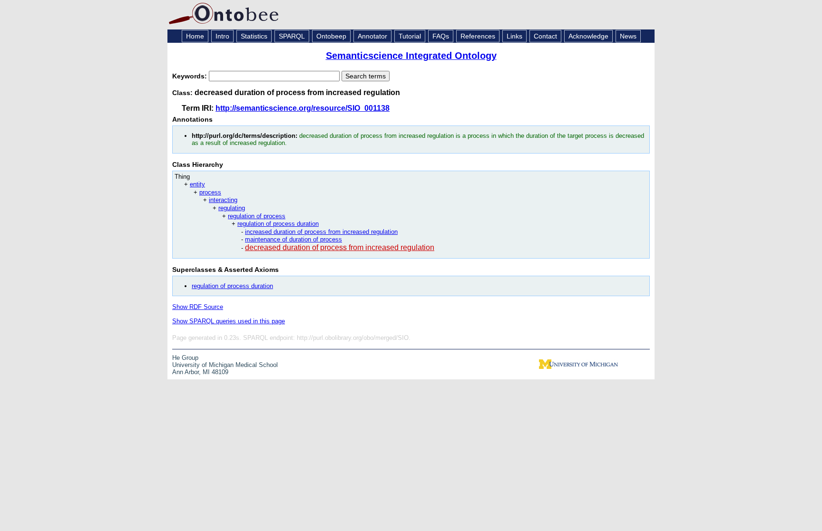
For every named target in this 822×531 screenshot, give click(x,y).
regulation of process (256, 216)
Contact (545, 36)
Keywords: (190, 76)
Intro (222, 36)
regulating (231, 208)
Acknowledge (588, 36)
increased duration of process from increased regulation (321, 231)
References (477, 36)
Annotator (372, 36)
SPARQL (292, 36)
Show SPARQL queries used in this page (228, 321)
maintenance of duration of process (293, 239)
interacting (223, 199)
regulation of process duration (278, 223)
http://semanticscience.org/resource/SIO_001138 (302, 108)
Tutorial (410, 36)
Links (514, 36)
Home (195, 36)
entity (197, 184)
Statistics (254, 36)
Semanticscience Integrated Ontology (411, 55)
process (210, 192)
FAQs (440, 36)
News (628, 36)
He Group (185, 357)
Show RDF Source (197, 306)
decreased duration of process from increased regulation (339, 247)
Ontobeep (331, 36)
